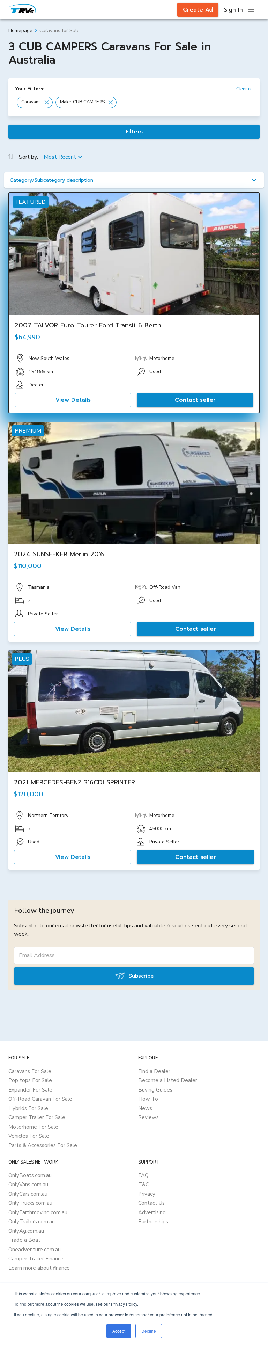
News (145, 1108)
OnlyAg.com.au (26, 1230)
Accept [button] (118, 1331)
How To (148, 1098)
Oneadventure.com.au (34, 1249)
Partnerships (153, 1221)
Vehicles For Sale (28, 1135)
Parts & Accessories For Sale (42, 1145)
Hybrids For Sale (28, 1108)
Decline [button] (148, 1331)
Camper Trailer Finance (36, 1258)
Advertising (152, 1212)
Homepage (20, 30)
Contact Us (151, 1203)
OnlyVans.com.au (28, 1184)
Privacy (146, 1193)
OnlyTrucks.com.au (30, 1203)
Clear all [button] (244, 89)
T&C (143, 1184)
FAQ (143, 1175)
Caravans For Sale (29, 1071)
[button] (35, 102)
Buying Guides (155, 1089)
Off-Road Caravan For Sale (40, 1098)
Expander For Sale (30, 1089)
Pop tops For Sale (30, 1080)
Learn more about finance (39, 1268)
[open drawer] (251, 9)
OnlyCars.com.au (27, 1193)
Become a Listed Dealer (167, 1080)
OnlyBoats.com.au (30, 1175)
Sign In (233, 10)
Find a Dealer (154, 1071)
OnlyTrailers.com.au (31, 1221)
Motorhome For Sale (33, 1126)
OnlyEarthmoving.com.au (37, 1212)
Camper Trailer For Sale (36, 1117)
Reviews (148, 1117)
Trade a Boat (24, 1240)
